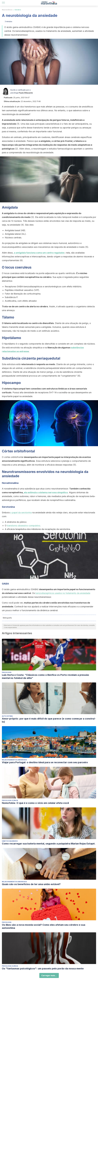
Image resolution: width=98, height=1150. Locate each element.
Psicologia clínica (10, 800)
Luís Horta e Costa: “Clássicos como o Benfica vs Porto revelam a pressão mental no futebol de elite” (45, 676)
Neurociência (7, 10)
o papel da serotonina (21, 512)
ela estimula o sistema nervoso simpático (46, 492)
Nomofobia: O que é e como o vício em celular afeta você (35, 803)
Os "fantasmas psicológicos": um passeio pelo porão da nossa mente (43, 968)
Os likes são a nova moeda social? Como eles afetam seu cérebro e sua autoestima (43, 926)
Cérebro (18, 10)
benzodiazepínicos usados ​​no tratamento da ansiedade (62, 593)
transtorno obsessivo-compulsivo (23, 525)
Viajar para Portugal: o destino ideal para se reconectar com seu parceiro (45, 762)
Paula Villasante (26, 93)
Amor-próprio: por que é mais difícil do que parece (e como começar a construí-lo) (49, 720)
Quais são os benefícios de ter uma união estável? (31, 884)
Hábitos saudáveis (10, 841)
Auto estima (7, 716)
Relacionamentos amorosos (14, 760)
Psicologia (6, 672)
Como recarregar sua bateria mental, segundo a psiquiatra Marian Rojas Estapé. (48, 843)
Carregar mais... (49, 975)
